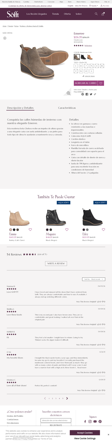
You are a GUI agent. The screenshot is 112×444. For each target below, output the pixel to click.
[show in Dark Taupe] (17, 229)
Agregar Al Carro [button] (85, 83)
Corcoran (51, 2)
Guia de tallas (90, 76)
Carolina (26, 2)
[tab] (31, 108)
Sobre (79, 14)
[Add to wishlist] (30, 229)
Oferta (67, 14)
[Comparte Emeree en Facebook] (87, 94)
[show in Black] (14, 229)
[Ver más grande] (68, 93)
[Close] (108, 434)
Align (61, 2)
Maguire (51, 234)
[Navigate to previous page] (45, 398)
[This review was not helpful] (102, 301)
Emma (12, 234)
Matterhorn (38, 2)
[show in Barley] (10, 229)
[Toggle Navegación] (48, 14)
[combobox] (93, 279)
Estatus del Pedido (15, 416)
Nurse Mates (81, 2)
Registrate (56, 425)
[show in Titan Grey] (50, 229)
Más (106, 2)
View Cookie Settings (84, 438)
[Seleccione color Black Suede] (83, 57)
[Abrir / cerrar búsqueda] (96, 13)
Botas (16, 26)
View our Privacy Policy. (23, 439)
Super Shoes (95, 2)
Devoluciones (13, 423)
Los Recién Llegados (36, 14)
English (70, 6)
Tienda (55, 14)
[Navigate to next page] (67, 398)
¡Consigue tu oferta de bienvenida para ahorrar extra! (30, 6)
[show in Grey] (87, 229)
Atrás (4, 26)
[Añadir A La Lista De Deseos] (101, 83)
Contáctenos (12, 419)
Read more (82, 367)
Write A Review (56, 263)
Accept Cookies (85, 432)
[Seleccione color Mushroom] (77, 57)
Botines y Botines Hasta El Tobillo (31, 26)
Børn (69, 2)
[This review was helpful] (98, 301)
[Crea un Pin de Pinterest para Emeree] (82, 94)
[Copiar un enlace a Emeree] (95, 94)
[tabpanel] (56, 146)
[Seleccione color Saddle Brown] (90, 57)
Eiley (85, 234)
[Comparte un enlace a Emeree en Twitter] (91, 94)
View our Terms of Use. (42, 439)
